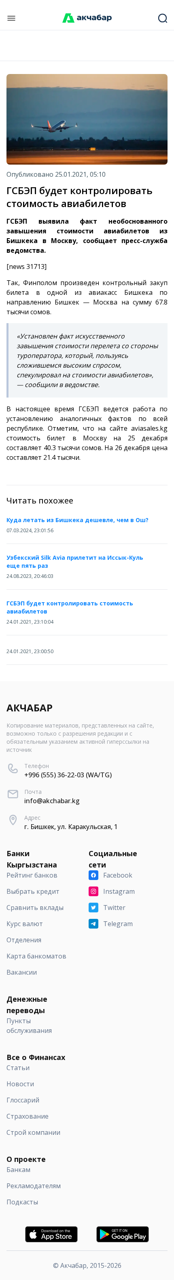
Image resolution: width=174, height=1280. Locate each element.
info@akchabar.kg (52, 800)
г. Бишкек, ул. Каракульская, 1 (71, 826)
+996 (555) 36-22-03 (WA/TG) (68, 774)
